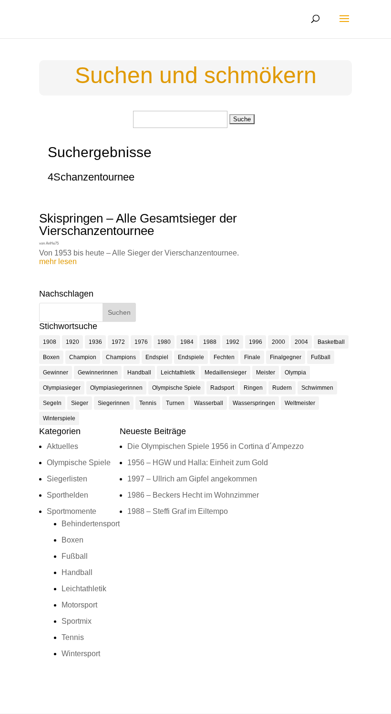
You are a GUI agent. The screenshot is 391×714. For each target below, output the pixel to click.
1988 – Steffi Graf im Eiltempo (177, 511)
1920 (72, 342)
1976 (141, 342)
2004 (301, 342)
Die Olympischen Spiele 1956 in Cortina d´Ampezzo (215, 446)
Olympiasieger (62, 387)
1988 (209, 342)
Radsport (222, 387)
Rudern (282, 387)
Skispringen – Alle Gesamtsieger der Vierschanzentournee (138, 224)
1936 (95, 342)
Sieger (79, 403)
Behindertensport (91, 524)
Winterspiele (59, 418)
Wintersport (81, 654)
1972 (118, 342)
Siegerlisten (67, 479)
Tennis (147, 403)
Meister (265, 372)
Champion (82, 357)
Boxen (51, 357)
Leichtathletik (178, 372)
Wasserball (208, 403)
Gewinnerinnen (98, 372)
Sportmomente (71, 511)
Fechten (224, 357)
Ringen (253, 387)
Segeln (52, 403)
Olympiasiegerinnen (116, 387)
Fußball (320, 357)
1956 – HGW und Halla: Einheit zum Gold (197, 462)
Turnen (175, 403)
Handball (139, 372)
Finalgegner (285, 357)
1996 (255, 342)
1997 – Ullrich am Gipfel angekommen (192, 479)
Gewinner (55, 372)
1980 (164, 342)
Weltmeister (300, 403)
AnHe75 (52, 243)
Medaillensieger (226, 372)
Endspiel (156, 357)
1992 (232, 342)
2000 (278, 342)
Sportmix (77, 621)
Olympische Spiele (176, 387)
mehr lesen (58, 261)
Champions (121, 357)
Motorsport (79, 605)
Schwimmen (317, 387)
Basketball (331, 342)
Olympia (295, 372)
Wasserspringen (254, 403)
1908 (49, 342)
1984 (187, 342)
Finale (252, 357)
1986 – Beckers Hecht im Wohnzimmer (193, 495)
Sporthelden (67, 495)
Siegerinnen (114, 403)
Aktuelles (62, 446)
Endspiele (191, 357)
